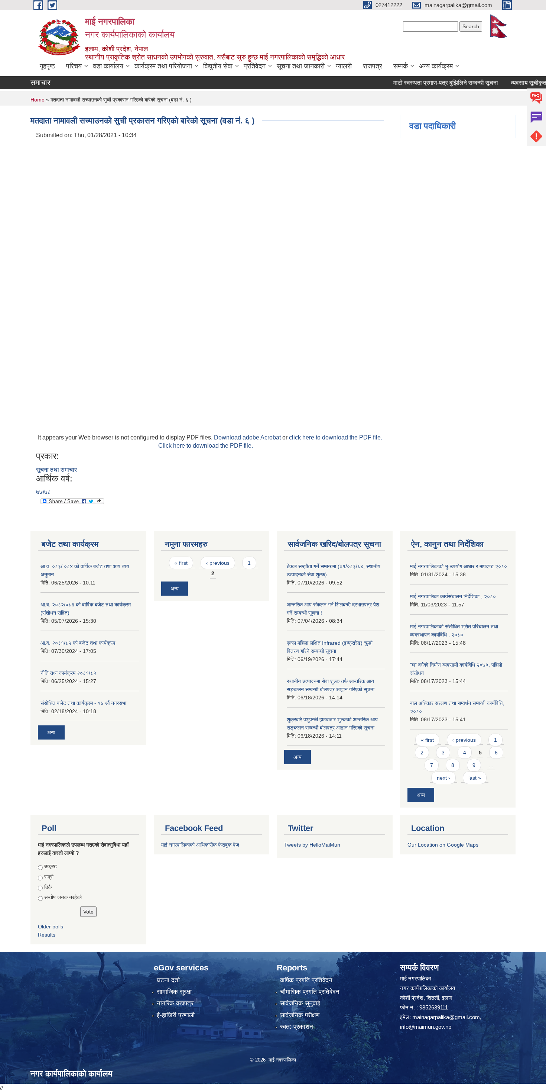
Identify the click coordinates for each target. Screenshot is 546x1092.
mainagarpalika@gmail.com (446, 1017)
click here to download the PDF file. (335, 437)
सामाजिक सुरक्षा (174, 991)
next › (443, 778)
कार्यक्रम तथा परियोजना (163, 66)
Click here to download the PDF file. (205, 445)
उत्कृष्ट (50, 866)
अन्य (51, 732)
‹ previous (218, 563)
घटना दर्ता (168, 980)
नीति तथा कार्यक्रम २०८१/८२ (68, 673)
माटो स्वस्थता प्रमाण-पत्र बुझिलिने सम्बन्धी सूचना (430, 83)
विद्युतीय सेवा (218, 66)
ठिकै (48, 887)
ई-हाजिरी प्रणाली (176, 1015)
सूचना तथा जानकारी (301, 66)
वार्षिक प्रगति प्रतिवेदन (306, 980)
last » (474, 778)
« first (181, 563)
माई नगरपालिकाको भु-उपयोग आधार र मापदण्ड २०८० (458, 566)
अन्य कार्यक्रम (436, 66)
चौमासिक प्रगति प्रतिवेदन (309, 991)
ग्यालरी (344, 66)
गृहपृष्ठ (47, 66)
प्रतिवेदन (255, 66)
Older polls (50, 927)
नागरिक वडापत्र (175, 1003)
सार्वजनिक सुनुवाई (300, 1003)
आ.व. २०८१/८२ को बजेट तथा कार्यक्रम (77, 643)
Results (46, 935)
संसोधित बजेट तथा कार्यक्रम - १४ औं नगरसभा (83, 703)
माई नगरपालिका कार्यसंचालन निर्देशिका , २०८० (453, 596)
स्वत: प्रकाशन (296, 1026)
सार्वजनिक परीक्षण (299, 1015)
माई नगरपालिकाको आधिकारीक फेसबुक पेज (200, 845)
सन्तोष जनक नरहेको (63, 897)
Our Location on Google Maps (442, 845)
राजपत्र (372, 66)
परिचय (74, 66)
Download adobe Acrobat (248, 437)
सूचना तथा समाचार (56, 470)
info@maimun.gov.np (425, 1027)
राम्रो (48, 877)
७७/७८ (43, 492)
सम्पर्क (400, 66)
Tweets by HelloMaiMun (312, 845)
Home (37, 100)
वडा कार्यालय (108, 66)
